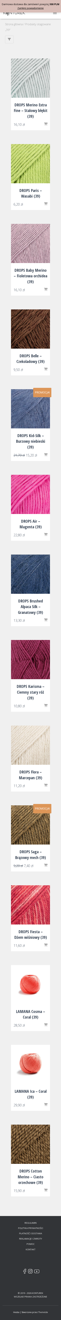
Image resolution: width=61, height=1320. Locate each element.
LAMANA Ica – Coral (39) (31, 1094)
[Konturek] (16, 13)
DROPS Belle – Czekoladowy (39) (30, 358)
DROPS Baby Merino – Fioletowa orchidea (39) (30, 275)
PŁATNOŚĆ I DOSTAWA (30, 1233)
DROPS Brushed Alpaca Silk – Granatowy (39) (30, 606)
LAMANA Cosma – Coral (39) (30, 1014)
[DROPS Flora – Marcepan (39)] (30, 745)
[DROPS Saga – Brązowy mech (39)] (30, 825)
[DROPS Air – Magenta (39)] (30, 494)
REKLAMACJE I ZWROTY (30, 1238)
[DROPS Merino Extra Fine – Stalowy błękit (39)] (30, 78)
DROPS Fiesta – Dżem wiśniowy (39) (30, 934)
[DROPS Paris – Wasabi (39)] (30, 163)
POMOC (31, 1244)
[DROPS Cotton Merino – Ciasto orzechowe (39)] (30, 1144)
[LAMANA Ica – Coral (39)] (30, 1064)
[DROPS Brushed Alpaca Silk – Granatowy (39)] (30, 574)
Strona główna (14, 24)
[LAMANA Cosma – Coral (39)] (30, 984)
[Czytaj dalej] (45, 865)
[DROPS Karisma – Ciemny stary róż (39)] (30, 659)
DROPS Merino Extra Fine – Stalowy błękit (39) (30, 110)
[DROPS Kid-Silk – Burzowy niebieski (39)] (30, 408)
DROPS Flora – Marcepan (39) (30, 774)
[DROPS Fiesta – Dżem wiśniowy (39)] (30, 904)
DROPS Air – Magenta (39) (30, 524)
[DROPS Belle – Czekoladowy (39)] (30, 329)
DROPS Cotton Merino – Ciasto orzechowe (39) (30, 1176)
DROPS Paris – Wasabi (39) (30, 193)
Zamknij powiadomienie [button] (30, 8)
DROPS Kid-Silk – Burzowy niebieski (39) (30, 441)
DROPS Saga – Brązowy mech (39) (30, 854)
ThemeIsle (43, 1312)
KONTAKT (30, 1249)
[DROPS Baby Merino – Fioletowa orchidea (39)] (30, 243)
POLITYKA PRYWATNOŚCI (30, 1228)
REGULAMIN (31, 1222)
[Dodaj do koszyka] (45, 124)
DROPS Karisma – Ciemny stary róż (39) (30, 691)
